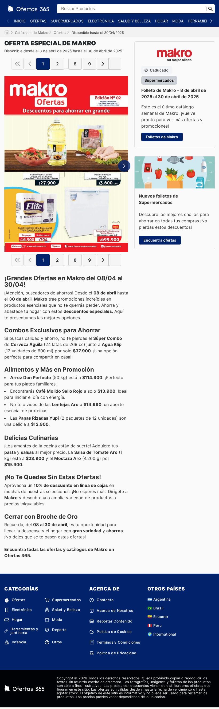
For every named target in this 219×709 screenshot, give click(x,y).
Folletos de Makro (162, 137)
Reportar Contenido (114, 621)
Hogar (161, 21)
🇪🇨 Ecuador (157, 617)
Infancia (19, 642)
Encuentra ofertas (159, 240)
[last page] (115, 64)
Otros (57, 642)
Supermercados (67, 21)
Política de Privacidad (116, 653)
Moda (177, 21)
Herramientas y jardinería (24, 631)
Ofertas (38, 21)
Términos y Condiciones (118, 642)
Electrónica (101, 21)
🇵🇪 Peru (154, 625)
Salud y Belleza (134, 21)
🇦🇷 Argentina (159, 599)
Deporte (59, 630)
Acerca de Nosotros (115, 610)
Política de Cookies (114, 631)
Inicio (20, 21)
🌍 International (161, 634)
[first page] (17, 64)
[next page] (103, 64)
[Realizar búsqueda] (210, 9)
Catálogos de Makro (31, 32)
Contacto (105, 600)
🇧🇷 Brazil (155, 608)
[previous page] (30, 64)
